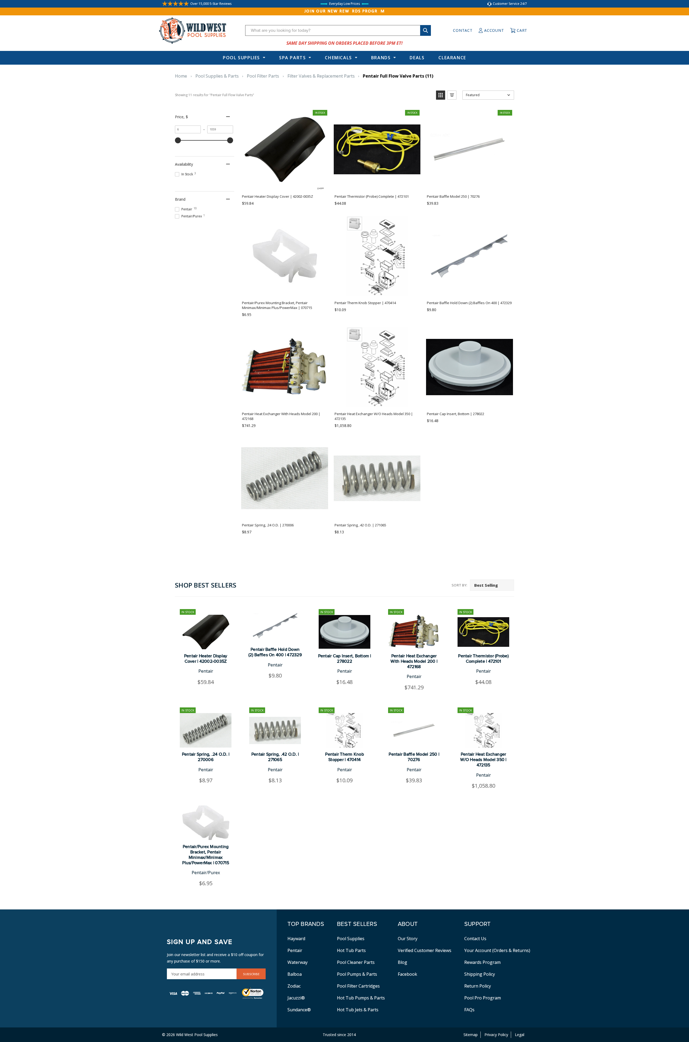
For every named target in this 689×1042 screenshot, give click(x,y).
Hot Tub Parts (351, 950)
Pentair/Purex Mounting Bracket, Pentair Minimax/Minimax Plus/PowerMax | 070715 (205, 855)
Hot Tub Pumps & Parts (361, 998)
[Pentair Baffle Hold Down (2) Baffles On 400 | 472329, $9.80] (275, 625)
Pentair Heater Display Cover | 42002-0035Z (205, 659)
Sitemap (470, 1034)
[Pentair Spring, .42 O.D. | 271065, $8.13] (275, 730)
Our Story (407, 939)
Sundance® (299, 1010)
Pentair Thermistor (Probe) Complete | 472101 (483, 659)
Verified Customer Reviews (424, 950)
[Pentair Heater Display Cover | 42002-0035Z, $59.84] (205, 632)
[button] (440, 95)
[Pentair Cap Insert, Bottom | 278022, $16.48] (344, 632)
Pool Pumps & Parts (357, 974)
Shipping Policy (479, 974)
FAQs (469, 1010)
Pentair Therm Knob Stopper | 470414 (344, 757)
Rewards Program (482, 962)
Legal (519, 1034)
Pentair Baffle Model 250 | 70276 (414, 757)
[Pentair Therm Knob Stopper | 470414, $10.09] (344, 730)
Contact (462, 30)
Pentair (294, 950)
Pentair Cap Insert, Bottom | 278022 (344, 659)
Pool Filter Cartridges (358, 986)
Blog (402, 962)
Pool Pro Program (482, 998)
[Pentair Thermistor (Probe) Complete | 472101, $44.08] (483, 632)
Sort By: (459, 585)
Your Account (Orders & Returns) (497, 950)
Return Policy (477, 986)
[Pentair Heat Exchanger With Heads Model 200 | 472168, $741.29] (414, 632)
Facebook (407, 974)
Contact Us (475, 939)
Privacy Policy (496, 1034)
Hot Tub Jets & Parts (357, 1010)
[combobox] (338, 30)
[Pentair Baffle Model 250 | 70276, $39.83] (414, 730)
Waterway (297, 962)
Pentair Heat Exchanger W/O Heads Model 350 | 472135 (483, 759)
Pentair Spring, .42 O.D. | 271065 (275, 757)
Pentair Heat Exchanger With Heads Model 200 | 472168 (414, 661)
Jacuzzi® (296, 998)
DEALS (417, 58)
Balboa (294, 974)
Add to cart (284, 184)
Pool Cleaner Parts (356, 962)
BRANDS (381, 58)
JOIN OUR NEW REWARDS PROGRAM (344, 11)
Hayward (296, 939)
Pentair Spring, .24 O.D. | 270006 (206, 757)
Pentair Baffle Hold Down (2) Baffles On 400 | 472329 (275, 652)
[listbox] (492, 585)
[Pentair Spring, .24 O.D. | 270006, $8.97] (205, 730)
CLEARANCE (452, 58)
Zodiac (294, 986)
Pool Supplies (241, 58)
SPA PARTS (292, 58)
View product (284, 290)
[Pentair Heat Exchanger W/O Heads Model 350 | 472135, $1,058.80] (483, 730)
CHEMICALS (338, 58)
